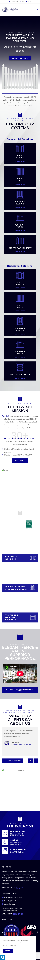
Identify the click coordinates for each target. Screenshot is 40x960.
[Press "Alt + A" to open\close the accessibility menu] (2, 957)
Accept (8, 950)
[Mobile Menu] (37, 9)
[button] (30, 760)
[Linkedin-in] (19, 888)
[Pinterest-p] (22, 888)
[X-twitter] (17, 888)
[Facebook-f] (14, 888)
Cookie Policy (13, 945)
